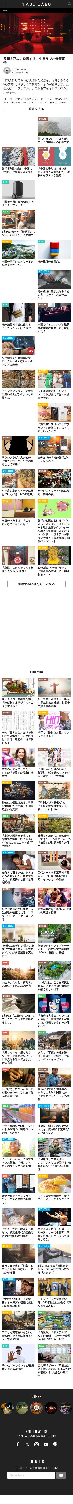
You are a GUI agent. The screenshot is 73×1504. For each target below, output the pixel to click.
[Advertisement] (36, 631)
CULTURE (42, 119)
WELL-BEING (44, 271)
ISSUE (5, 212)
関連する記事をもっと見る (36, 584)
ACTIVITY (6, 242)
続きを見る (36, 108)
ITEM (5, 182)
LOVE (5, 750)
